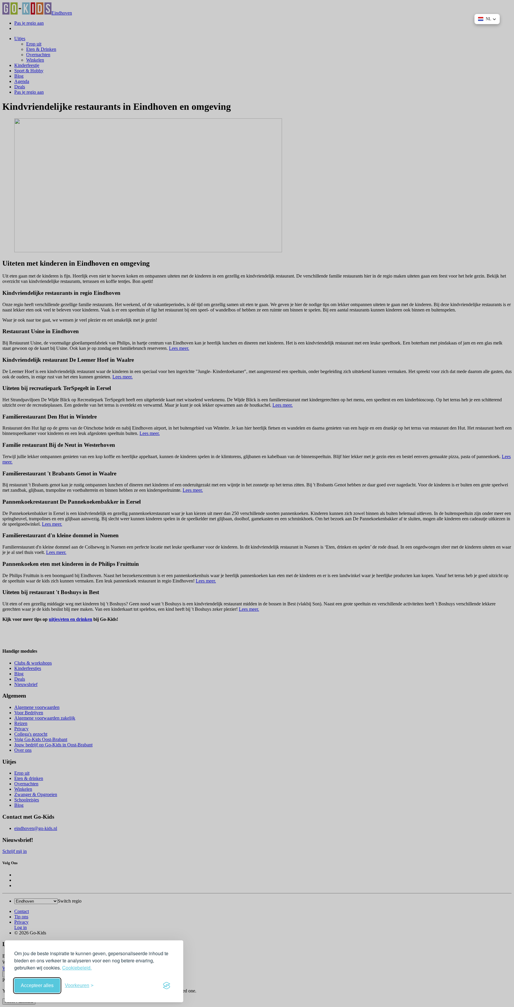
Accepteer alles (37, 985)
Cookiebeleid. (77, 967)
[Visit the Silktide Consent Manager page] (166, 985)
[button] (487, 19)
